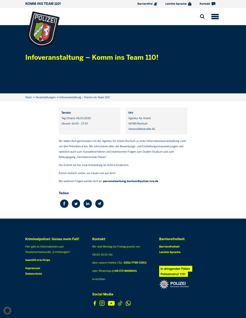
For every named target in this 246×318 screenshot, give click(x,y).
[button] (7, 310)
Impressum (32, 268)
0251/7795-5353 (135, 263)
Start (28, 97)
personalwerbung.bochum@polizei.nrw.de (130, 181)
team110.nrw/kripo (37, 260)
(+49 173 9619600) (124, 271)
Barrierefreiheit (169, 247)
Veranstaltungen (45, 97)
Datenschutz (33, 274)
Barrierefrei (145, 4)
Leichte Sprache (176, 4)
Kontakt (205, 4)
